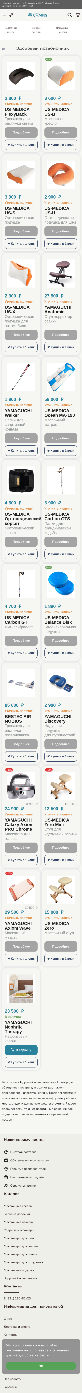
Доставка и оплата (17, 1327)
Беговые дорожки (17, 1214)
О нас (8, 1319)
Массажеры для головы (21, 1246)
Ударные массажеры (19, 1230)
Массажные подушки (19, 1270)
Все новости (12, 1379)
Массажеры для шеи (19, 1238)
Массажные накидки (19, 1222)
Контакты (10, 1335)
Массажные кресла (18, 1206)
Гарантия (10, 1387)
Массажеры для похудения (23, 1262)
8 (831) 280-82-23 (17, 1298)
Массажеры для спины (20, 1254)
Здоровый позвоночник (21, 1278)
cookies (39, 1345)
